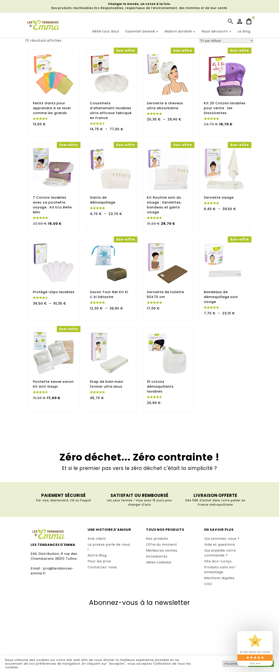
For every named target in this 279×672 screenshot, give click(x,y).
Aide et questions (219, 544)
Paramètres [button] (234, 664)
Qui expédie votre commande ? (220, 553)
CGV (208, 584)
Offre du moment (161, 544)
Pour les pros (99, 561)
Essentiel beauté (140, 31)
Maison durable (178, 31)
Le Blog (244, 31)
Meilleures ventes (161, 550)
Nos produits (157, 538)
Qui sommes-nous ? (221, 538)
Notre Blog (97, 555)
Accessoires (157, 556)
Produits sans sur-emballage (220, 569)
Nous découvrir (215, 31)
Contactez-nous (102, 567)
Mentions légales (219, 578)
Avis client (97, 538)
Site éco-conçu (217, 561)
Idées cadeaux (159, 562)
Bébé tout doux (105, 31)
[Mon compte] (240, 21)
